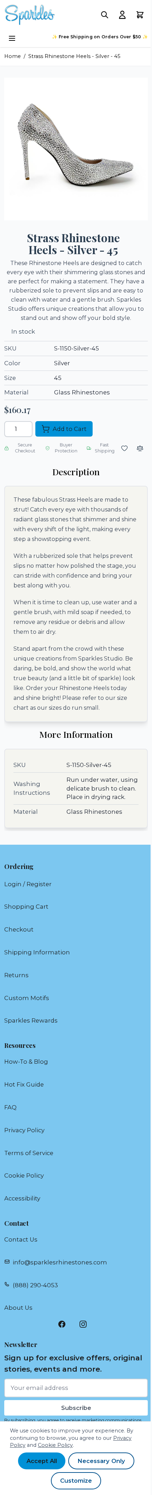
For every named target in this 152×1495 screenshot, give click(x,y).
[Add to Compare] (140, 448)
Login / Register (28, 884)
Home (12, 56)
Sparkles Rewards (31, 1020)
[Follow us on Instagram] (86, 1324)
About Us (18, 1307)
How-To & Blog (26, 1061)
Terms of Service (28, 1152)
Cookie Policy (24, 1175)
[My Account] (122, 14)
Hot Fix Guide (24, 1084)
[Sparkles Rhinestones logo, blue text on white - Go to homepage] (29, 14)
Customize (76, 1480)
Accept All (42, 1460)
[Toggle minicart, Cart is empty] (140, 14)
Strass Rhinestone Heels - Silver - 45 (74, 56)
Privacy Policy (24, 1130)
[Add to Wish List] (124, 448)
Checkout (19, 929)
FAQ (10, 1107)
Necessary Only (101, 1460)
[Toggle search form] (104, 14)
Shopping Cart (26, 906)
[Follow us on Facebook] (65, 1324)
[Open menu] (12, 38)
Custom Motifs (26, 997)
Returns (16, 975)
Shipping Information (37, 952)
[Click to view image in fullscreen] (76, 149)
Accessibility (22, 1198)
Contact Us (20, 1239)
